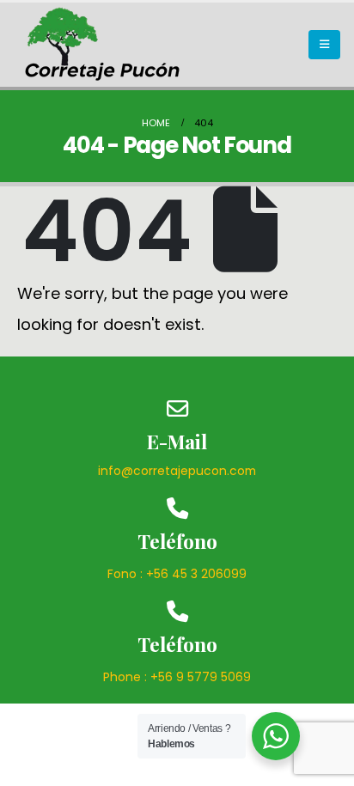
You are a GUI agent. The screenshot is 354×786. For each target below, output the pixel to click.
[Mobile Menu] (324, 44)
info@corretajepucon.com (177, 470)
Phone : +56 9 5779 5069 (177, 676)
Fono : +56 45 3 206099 (177, 573)
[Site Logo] (104, 44)
